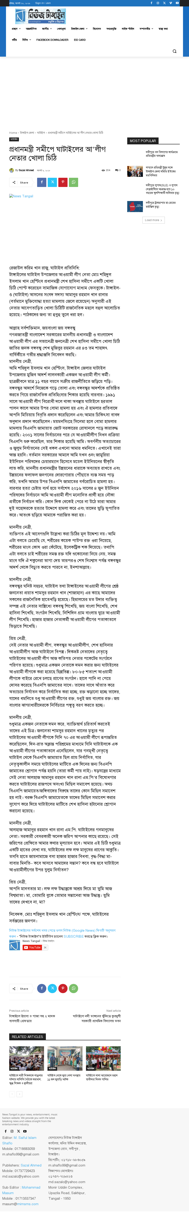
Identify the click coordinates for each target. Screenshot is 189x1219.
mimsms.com (27, 1204)
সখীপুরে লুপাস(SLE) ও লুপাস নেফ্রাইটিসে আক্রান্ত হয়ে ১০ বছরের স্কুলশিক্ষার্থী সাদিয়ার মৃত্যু (162, 189)
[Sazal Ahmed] (12, 170)
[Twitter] (164, 3)
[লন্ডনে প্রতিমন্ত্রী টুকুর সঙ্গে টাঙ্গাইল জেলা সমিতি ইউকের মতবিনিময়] (135, 171)
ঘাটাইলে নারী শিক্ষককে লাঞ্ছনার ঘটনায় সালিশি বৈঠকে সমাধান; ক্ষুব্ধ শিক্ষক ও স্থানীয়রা (26, 1079)
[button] (174, 51)
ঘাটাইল (41, 132)
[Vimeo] (170, 3)
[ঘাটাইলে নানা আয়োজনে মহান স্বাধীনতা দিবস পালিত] (103, 1058)
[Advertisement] (94, 91)
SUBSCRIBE (74, 936)
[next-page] (19, 1094)
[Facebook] (151, 3)
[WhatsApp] (73, 182)
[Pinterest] (63, 182)
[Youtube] (177, 3)
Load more (152, 220)
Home (13, 132)
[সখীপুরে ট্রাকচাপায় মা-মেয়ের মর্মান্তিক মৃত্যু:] (135, 206)
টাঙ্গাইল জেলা (27, 132)
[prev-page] (12, 1094)
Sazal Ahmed (26, 170)
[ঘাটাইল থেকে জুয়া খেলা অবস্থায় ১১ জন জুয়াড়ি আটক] (64, 1058)
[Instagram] (158, 3)
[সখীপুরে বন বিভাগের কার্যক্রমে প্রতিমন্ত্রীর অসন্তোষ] (135, 155)
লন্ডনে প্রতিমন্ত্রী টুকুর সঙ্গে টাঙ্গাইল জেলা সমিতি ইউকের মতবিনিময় (161, 171)
